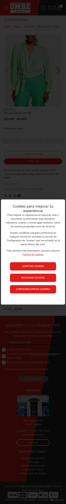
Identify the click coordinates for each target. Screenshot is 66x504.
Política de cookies (33, 254)
